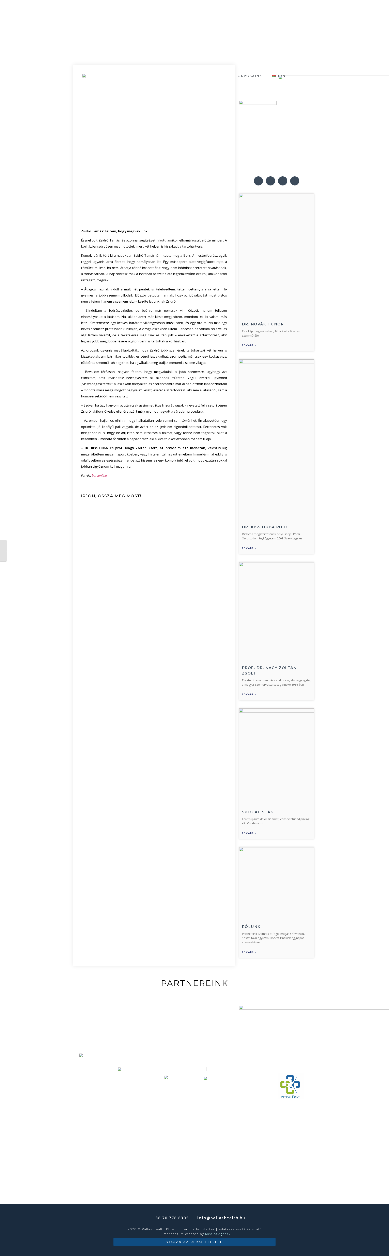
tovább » (249, 345)
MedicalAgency (218, 1234)
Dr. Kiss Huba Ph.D (264, 527)
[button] (194, 1242)
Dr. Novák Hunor (263, 324)
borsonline (99, 475)
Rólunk (251, 927)
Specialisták (257, 812)
